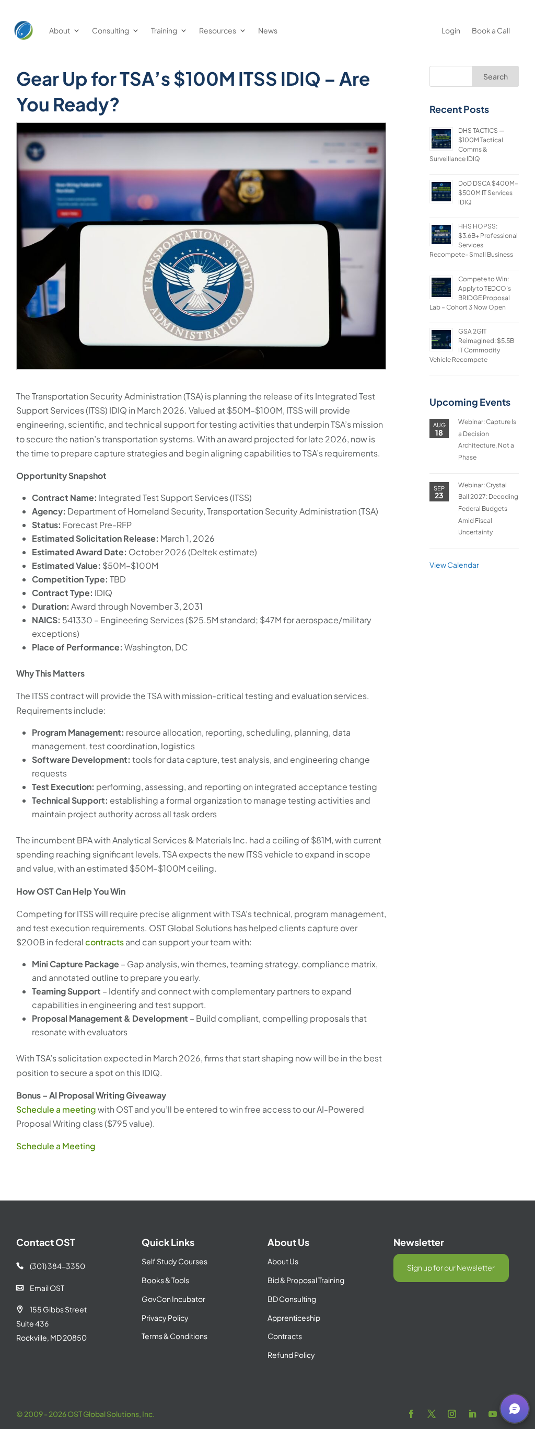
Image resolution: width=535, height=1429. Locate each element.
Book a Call (491, 30)
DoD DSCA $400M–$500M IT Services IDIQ (488, 192)
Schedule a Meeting (56, 1145)
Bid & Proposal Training (306, 1280)
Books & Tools (165, 1280)
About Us (283, 1261)
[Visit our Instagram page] (452, 1414)
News (267, 30)
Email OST (40, 1288)
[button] (514, 1408)
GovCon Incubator (173, 1299)
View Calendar (454, 564)
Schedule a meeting (56, 1109)
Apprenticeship (294, 1317)
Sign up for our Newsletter (451, 1267)
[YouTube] (493, 1414)
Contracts (285, 1336)
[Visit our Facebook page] (411, 1414)
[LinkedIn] (472, 1414)
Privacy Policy (165, 1317)
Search (495, 76)
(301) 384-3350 (50, 1266)
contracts (104, 941)
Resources (217, 30)
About (59, 30)
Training (164, 30)
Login (450, 30)
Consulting (110, 30)
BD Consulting (292, 1299)
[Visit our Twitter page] (431, 1414)
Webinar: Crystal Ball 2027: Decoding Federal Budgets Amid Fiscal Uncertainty (488, 508)
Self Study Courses (174, 1261)
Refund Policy (291, 1354)
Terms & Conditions (174, 1336)
